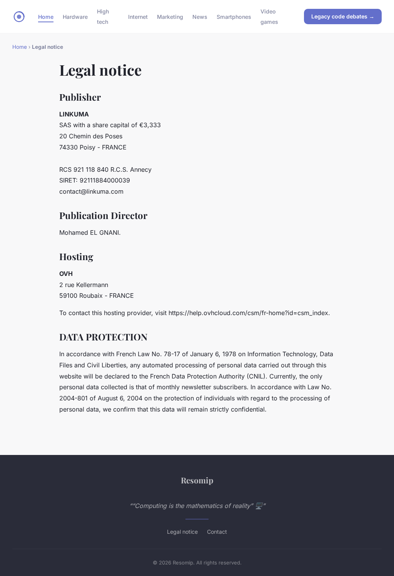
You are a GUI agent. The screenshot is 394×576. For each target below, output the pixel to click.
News (199, 16)
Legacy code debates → (342, 16)
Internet (138, 16)
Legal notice (182, 531)
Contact (217, 531)
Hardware (75, 16)
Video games (269, 16)
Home (45, 16)
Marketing (170, 16)
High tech (103, 16)
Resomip (197, 480)
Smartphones (234, 16)
